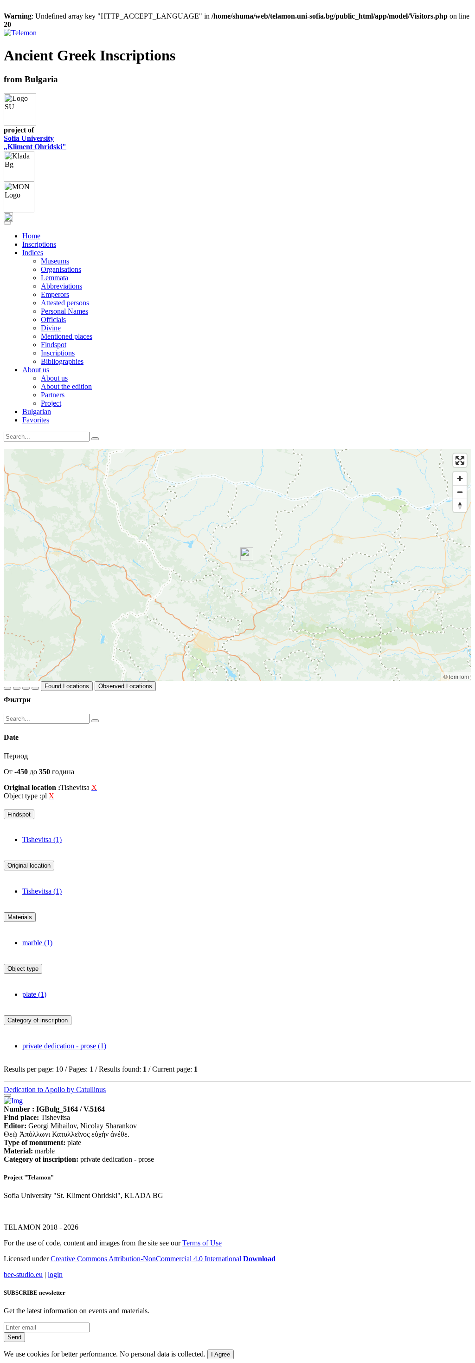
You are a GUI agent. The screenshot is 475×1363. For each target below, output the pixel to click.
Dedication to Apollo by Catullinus (55, 1089)
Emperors (55, 294)
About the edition (66, 386)
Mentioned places (66, 336)
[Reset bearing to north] (460, 505)
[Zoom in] (460, 478)
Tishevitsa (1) (42, 839)
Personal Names (64, 311)
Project (51, 403)
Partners (52, 395)
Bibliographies (62, 361)
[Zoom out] (460, 492)
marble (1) (37, 943)
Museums (55, 261)
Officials (53, 319)
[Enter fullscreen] (460, 460)
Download (259, 1259)
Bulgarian (36, 411)
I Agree (220, 1354)
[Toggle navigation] (7, 223)
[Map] (237, 565)
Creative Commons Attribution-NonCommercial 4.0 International (146, 1259)
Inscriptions (39, 244)
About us (54, 378)
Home (31, 236)
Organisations (61, 269)
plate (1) (34, 994)
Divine (51, 328)
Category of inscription (37, 1020)
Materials (19, 917)
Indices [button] (32, 253)
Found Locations (67, 686)
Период (16, 756)
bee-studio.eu (23, 1274)
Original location (29, 865)
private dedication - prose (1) (64, 1046)
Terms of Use (202, 1243)
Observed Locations (125, 686)
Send (14, 1337)
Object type (23, 968)
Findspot (53, 345)
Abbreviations (61, 286)
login (55, 1274)
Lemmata (54, 278)
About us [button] (35, 370)
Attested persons (65, 303)
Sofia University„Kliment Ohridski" (35, 142)
